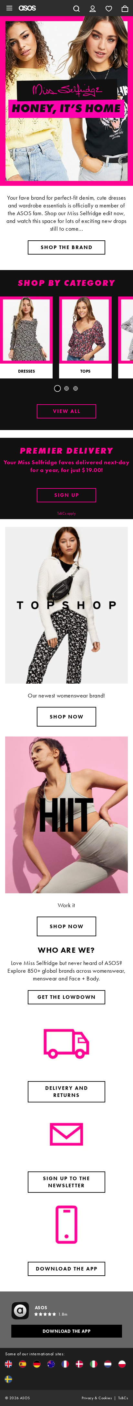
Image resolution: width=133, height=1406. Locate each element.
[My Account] (93, 8)
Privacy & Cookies (97, 1398)
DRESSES (26, 371)
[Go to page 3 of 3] (75, 388)
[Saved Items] (109, 8)
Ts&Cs (123, 1398)
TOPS (85, 371)
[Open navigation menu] (9, 8)
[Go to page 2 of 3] (66, 388)
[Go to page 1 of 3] (57, 388)
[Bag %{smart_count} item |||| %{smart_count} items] (125, 8)
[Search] (76, 8)
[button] (8, 1364)
